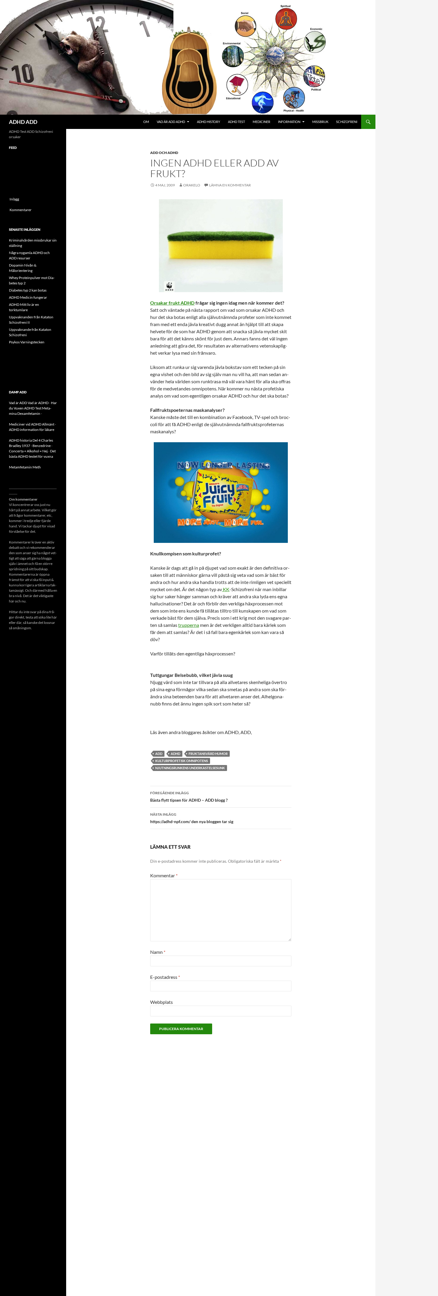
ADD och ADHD (164, 152)
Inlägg (14, 199)
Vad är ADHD (38, 403)
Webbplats (161, 1002)
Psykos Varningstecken (26, 342)
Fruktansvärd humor (208, 754)
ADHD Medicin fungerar (28, 297)
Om (146, 122)
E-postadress (165, 977)
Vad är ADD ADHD (171, 122)
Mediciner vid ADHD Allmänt (31, 424)
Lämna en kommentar (230, 185)
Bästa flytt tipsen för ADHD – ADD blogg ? (189, 797)
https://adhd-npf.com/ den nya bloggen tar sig (191, 818)
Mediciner (261, 122)
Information (289, 122)
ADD (158, 754)
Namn (157, 952)
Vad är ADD (18, 403)
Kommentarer (21, 210)
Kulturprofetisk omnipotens (181, 761)
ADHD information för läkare (31, 429)
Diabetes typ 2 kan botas (27, 290)
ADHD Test (236, 122)
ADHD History (208, 122)
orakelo (191, 185)
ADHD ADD (23, 122)
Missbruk (320, 122)
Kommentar (164, 875)
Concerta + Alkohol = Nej (28, 451)
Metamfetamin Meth (25, 467)
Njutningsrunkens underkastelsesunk (190, 768)
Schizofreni (346, 122)
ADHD (175, 754)
